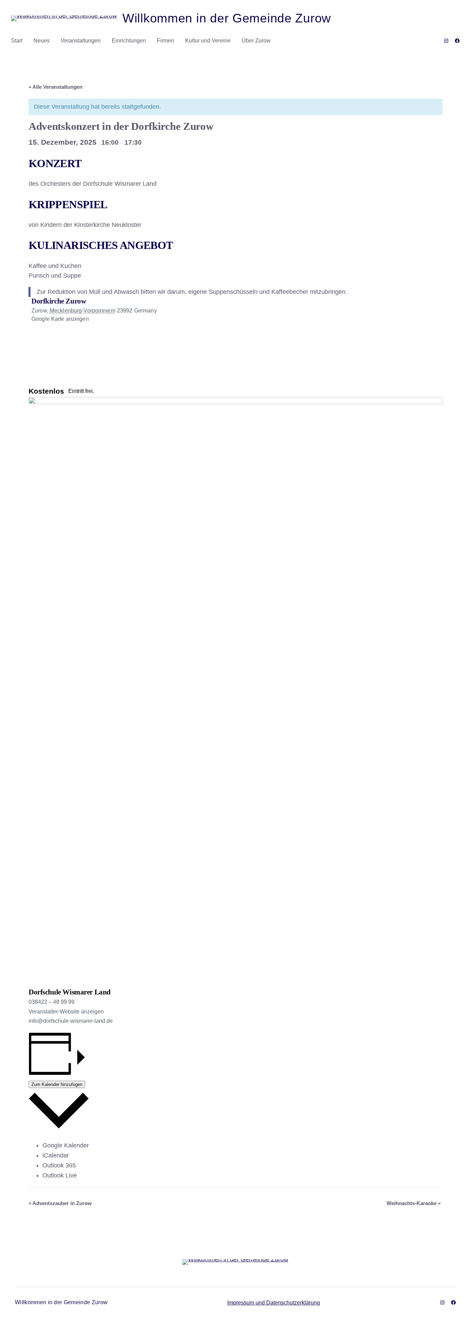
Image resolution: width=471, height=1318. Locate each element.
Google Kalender (65, 1145)
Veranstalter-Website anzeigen (66, 1011)
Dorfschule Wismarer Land (70, 992)
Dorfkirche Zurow (58, 301)
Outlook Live (59, 1175)
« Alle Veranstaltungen (55, 87)
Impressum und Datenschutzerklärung (273, 1303)
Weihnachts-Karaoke (414, 1203)
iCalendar (55, 1155)
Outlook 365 (59, 1165)
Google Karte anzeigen (60, 319)
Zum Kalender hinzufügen (56, 1084)
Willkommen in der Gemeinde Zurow (226, 18)
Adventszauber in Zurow (60, 1203)
